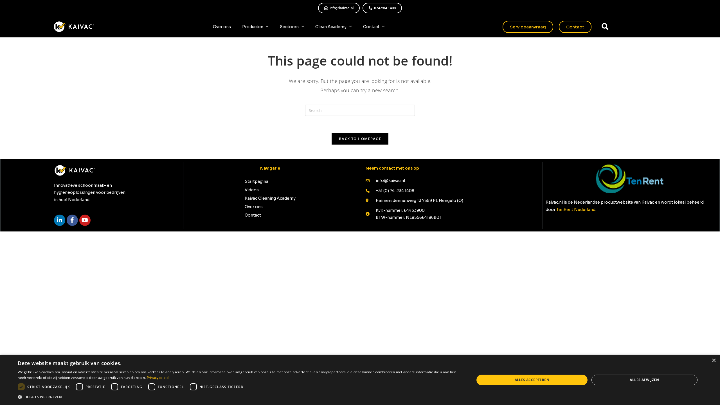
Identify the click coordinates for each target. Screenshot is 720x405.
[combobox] (632, 27)
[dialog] (360, 380)
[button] (239, 397)
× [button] (714, 361)
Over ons (222, 26)
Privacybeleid (158, 377)
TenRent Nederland (575, 209)
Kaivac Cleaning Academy (270, 198)
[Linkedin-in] (59, 220)
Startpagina (256, 181)
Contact (371, 26)
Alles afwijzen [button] (644, 379)
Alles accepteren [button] (532, 379)
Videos (252, 189)
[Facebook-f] (72, 220)
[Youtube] (85, 220)
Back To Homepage (360, 138)
